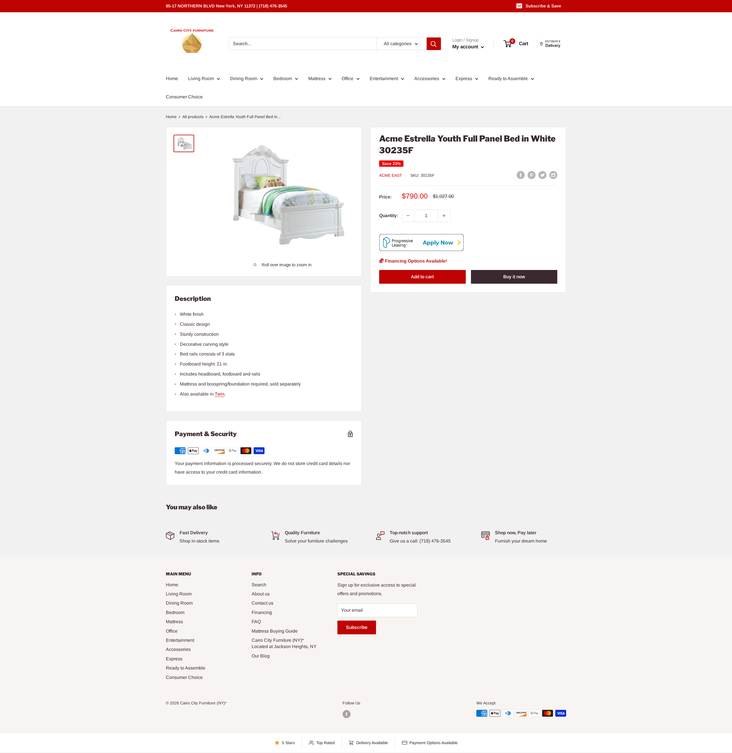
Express (463, 78)
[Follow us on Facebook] (347, 714)
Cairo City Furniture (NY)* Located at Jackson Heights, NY (284, 643)
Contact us (262, 603)
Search (259, 584)
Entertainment (384, 78)
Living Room (201, 78)
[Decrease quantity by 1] (408, 216)
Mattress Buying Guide (275, 631)
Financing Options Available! (415, 261)
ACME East (390, 175)
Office (347, 78)
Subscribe (356, 627)
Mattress (316, 78)
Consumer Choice (184, 96)
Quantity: (388, 215)
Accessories (426, 78)
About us (261, 593)
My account (466, 46)
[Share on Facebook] (521, 174)
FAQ (256, 621)
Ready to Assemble (508, 78)
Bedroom (282, 78)
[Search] (434, 43)
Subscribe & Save (543, 5)
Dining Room (243, 78)
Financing (262, 612)
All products (193, 116)
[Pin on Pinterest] (532, 174)
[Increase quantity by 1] (444, 216)
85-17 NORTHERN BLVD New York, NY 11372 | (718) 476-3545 (226, 5)
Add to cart (422, 276)
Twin (219, 394)
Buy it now (514, 276)
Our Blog (261, 655)
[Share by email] (553, 174)
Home (172, 78)
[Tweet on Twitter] (542, 174)
